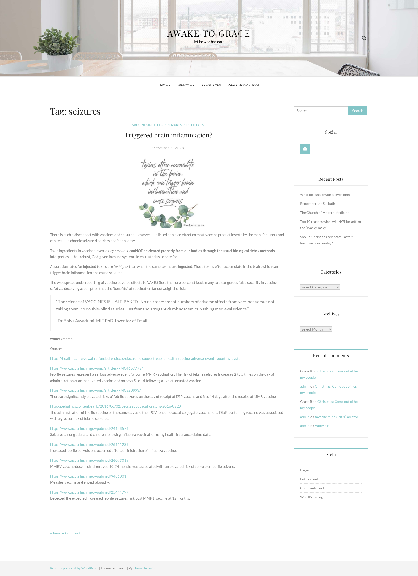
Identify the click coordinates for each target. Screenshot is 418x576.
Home (165, 85)
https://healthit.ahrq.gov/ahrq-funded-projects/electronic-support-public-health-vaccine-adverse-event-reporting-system (146, 358)
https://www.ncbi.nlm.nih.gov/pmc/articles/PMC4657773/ (96, 368)
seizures (175, 125)
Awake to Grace (209, 33)
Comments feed (312, 488)
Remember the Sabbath (317, 204)
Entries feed (309, 479)
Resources (211, 85)
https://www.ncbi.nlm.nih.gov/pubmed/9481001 (88, 476)
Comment (73, 533)
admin (55, 533)
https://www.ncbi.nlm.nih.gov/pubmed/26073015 (89, 460)
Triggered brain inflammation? (168, 135)
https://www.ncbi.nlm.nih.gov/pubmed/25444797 (89, 492)
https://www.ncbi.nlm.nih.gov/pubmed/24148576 (89, 428)
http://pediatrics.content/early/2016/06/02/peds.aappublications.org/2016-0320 (115, 406)
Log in (304, 470)
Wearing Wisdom (243, 85)
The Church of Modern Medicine (324, 212)
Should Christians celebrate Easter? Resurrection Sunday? (326, 240)
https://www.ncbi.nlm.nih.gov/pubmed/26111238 (89, 444)
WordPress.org (311, 497)
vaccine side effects (149, 125)
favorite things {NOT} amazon (337, 417)
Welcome (186, 85)
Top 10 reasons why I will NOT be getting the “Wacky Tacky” (330, 224)
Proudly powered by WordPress (74, 568)
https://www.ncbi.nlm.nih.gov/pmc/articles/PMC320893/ (95, 390)
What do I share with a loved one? (325, 195)
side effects (194, 125)
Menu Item (305, 149)
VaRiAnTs (322, 426)
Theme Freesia (144, 568)
